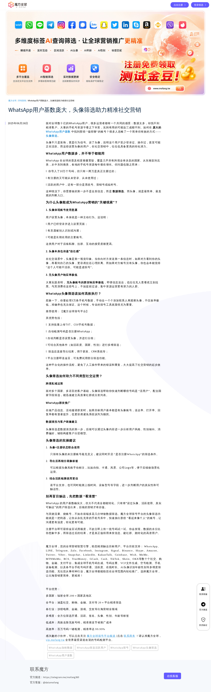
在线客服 (172, 676)
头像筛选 (51, 135)
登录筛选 (198, 4)
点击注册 (178, 4)
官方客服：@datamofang (44, 682)
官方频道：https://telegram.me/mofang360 (54, 677)
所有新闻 (22, 100)
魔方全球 (12, 100)
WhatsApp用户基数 (58, 131)
